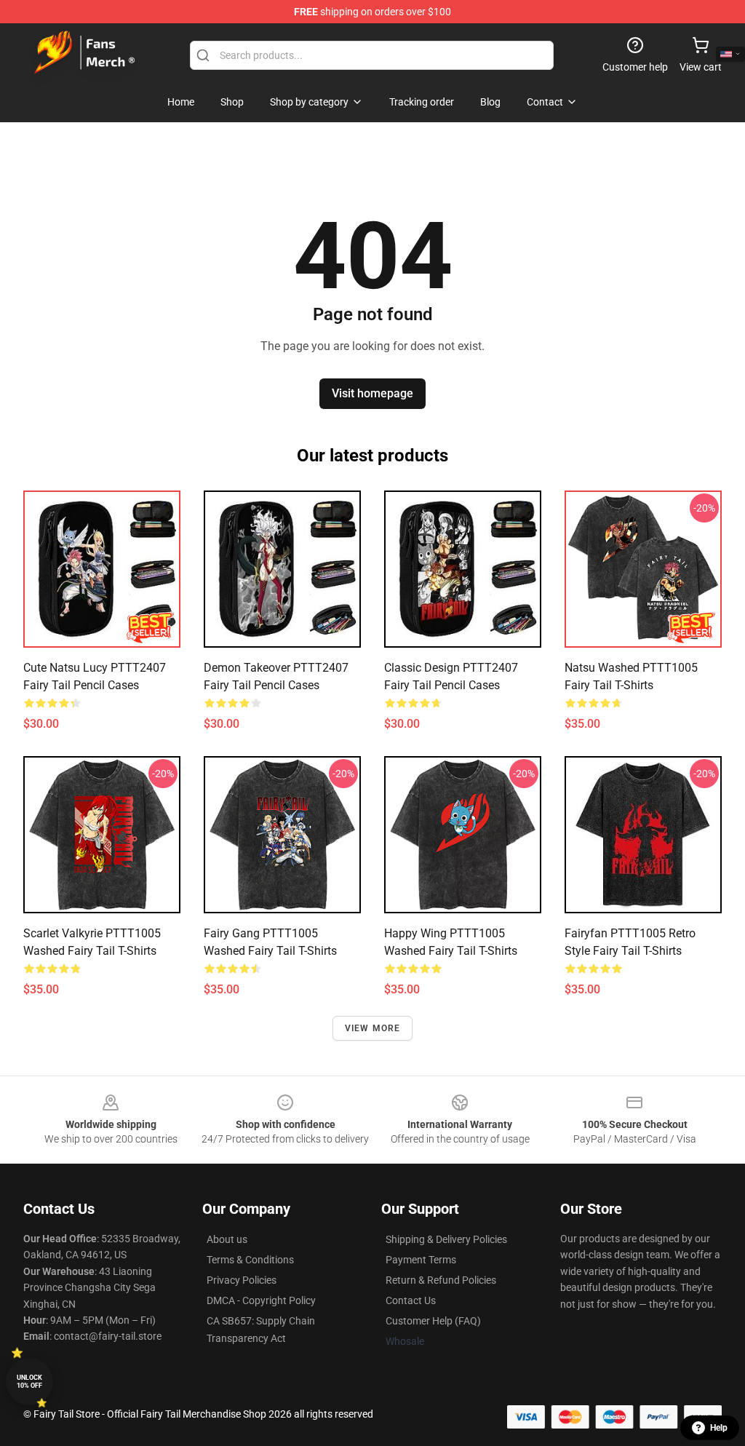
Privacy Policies (241, 1280)
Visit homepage (372, 393)
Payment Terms (421, 1260)
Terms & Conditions (250, 1260)
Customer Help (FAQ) (433, 1321)
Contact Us (411, 1300)
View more (373, 1028)
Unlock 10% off (29, 1381)
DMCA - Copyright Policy (261, 1300)
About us (227, 1239)
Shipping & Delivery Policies (446, 1239)
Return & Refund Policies (441, 1280)
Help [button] (719, 1428)
